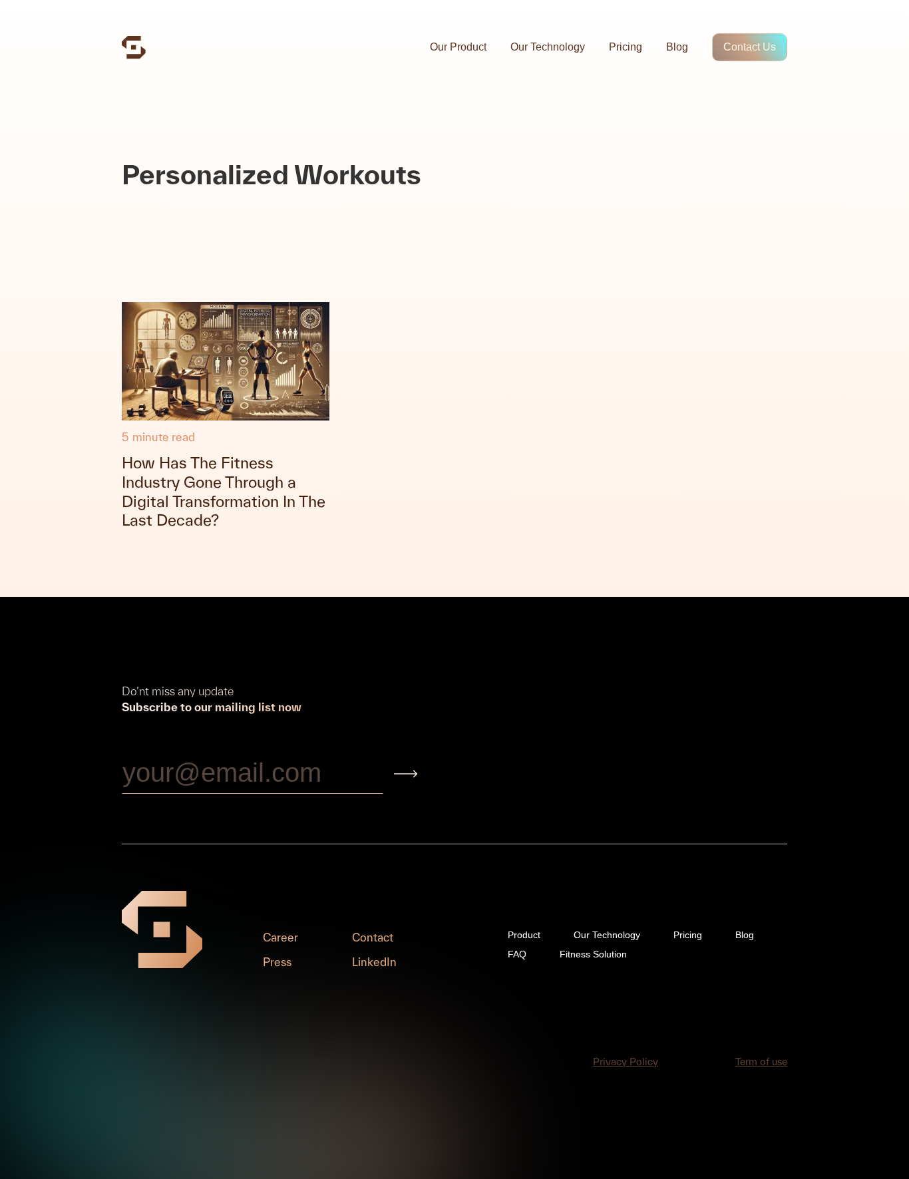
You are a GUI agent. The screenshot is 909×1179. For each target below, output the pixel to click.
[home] (134, 47)
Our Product (458, 47)
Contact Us (749, 47)
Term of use (761, 1061)
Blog (677, 47)
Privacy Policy (625, 1061)
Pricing (625, 47)
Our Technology (547, 47)
